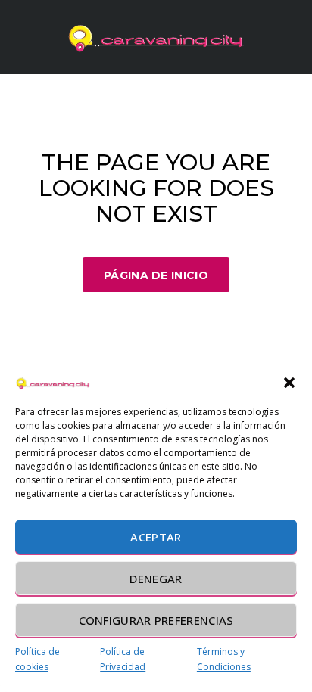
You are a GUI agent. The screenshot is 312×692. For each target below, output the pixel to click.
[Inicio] (156, 37)
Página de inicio (156, 275)
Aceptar (155, 537)
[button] (289, 382)
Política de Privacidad (122, 659)
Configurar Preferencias (156, 620)
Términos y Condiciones (224, 659)
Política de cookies (37, 659)
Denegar (155, 578)
